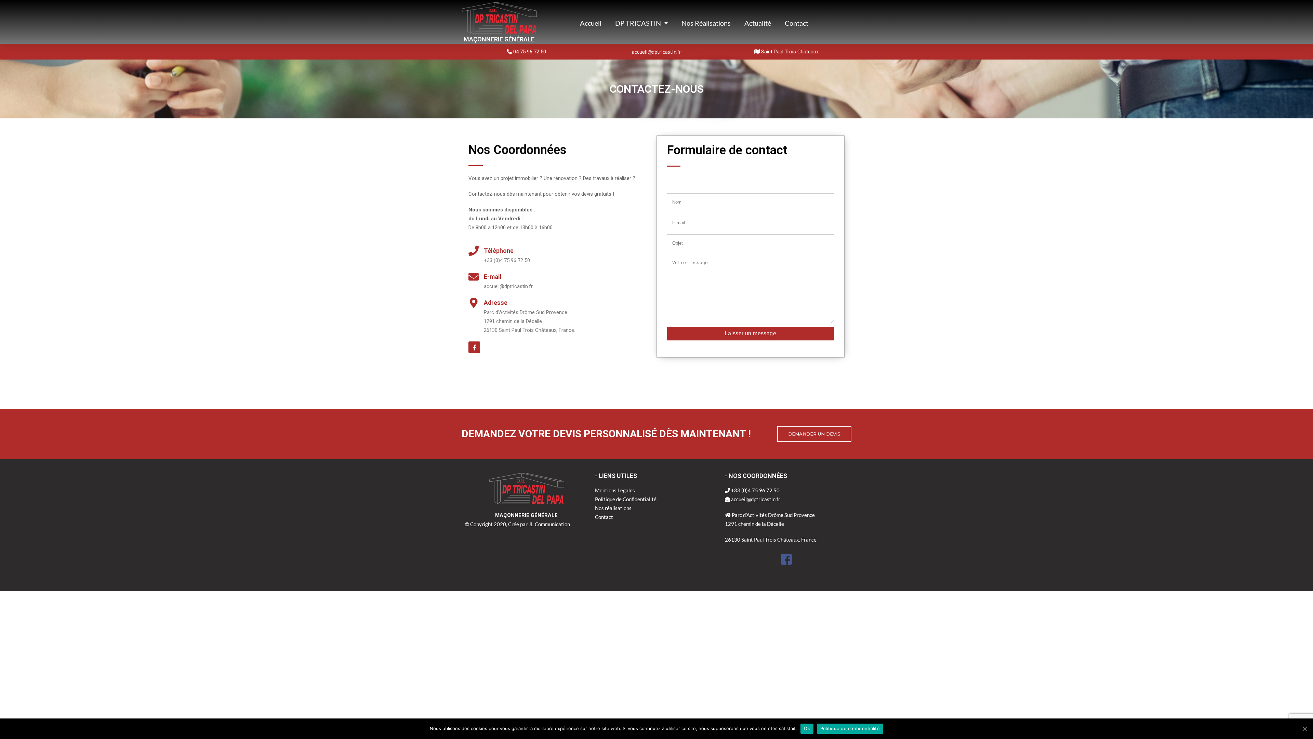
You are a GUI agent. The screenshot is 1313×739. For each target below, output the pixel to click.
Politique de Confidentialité (625, 499)
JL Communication (549, 524)
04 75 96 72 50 (529, 52)
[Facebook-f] (474, 347)
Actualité (757, 23)
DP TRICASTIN (638, 23)
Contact (796, 23)
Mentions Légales (615, 490)
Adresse (495, 302)
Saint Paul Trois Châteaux (789, 52)
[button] (814, 434)
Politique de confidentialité (850, 728)
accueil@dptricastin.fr (656, 52)
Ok (807, 728)
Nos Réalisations (706, 23)
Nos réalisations (613, 508)
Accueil (590, 23)
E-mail (493, 276)
